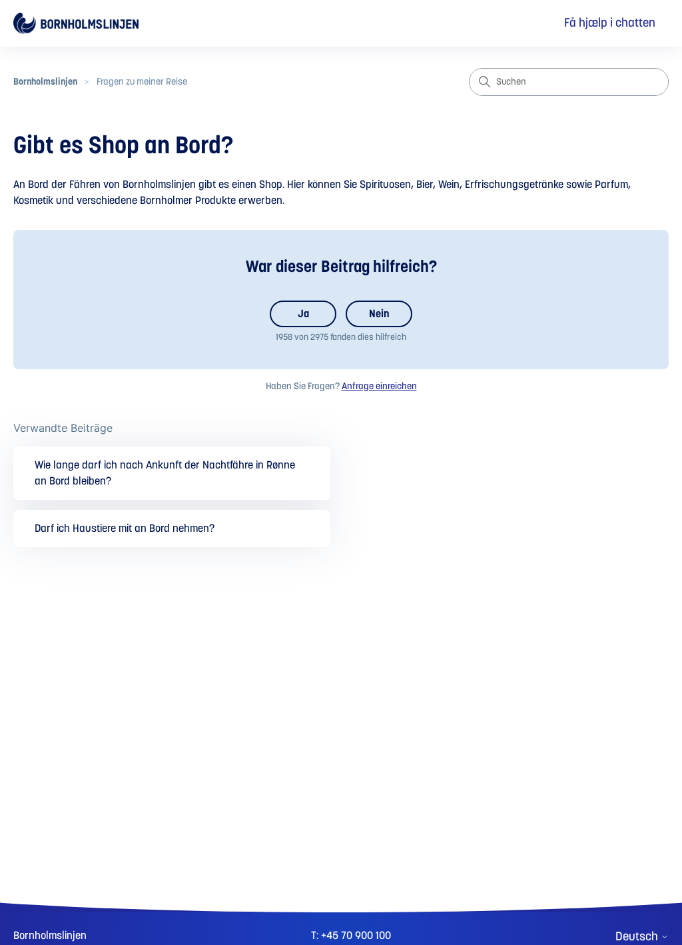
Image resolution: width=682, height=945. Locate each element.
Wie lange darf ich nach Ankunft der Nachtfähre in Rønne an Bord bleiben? (165, 473)
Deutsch (638, 937)
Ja (303, 314)
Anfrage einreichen (379, 386)
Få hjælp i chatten (609, 23)
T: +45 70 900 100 (351, 935)
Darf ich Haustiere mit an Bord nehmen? (124, 528)
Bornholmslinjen (45, 82)
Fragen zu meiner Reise (142, 82)
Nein (379, 314)
